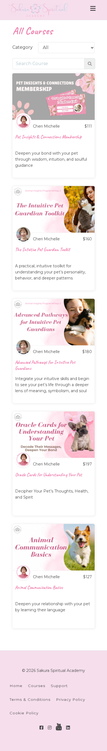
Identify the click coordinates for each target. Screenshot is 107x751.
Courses (36, 685)
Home (16, 685)
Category (22, 47)
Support (59, 685)
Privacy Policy (70, 699)
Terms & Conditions (30, 699)
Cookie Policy (24, 713)
